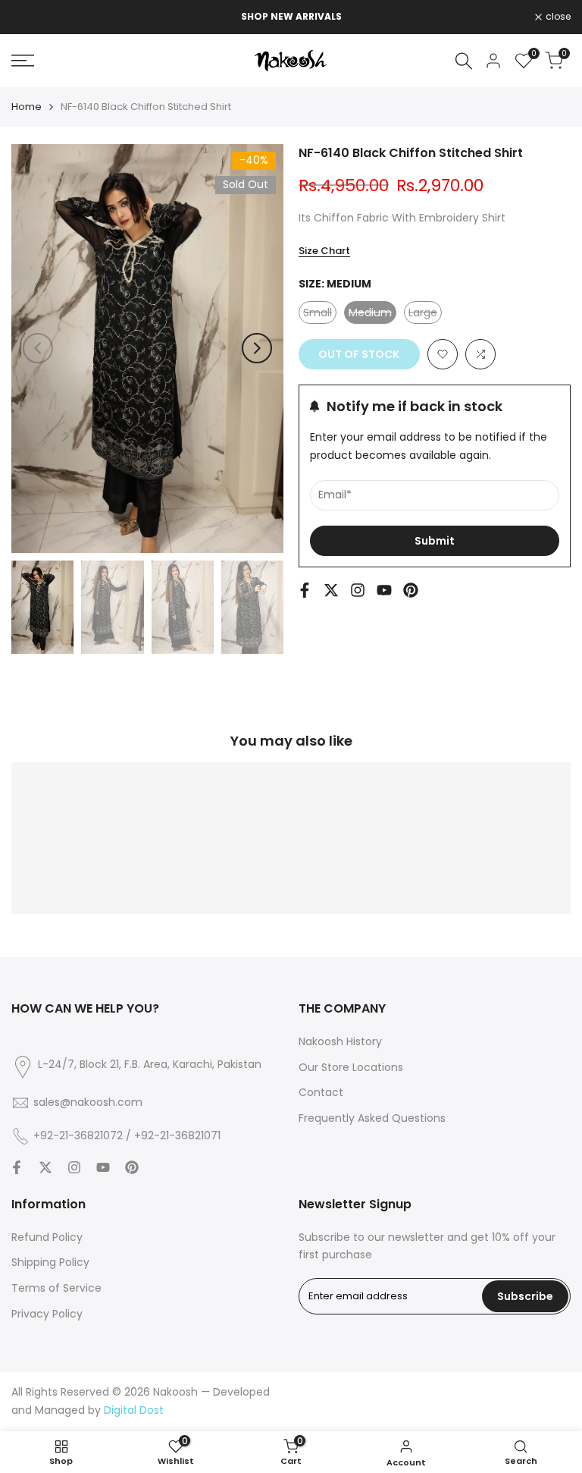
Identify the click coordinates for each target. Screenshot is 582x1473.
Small (319, 314)
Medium (372, 314)
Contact (321, 1092)
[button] (442, 354)
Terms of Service (56, 1288)
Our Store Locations (351, 1067)
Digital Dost (134, 1410)
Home (26, 106)
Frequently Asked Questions (372, 1118)
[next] (257, 348)
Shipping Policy (50, 1262)
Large (425, 314)
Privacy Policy (47, 1313)
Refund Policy (47, 1237)
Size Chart (324, 250)
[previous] (38, 348)
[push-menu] (22, 61)
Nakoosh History (340, 1041)
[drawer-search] (463, 61)
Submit (435, 540)
